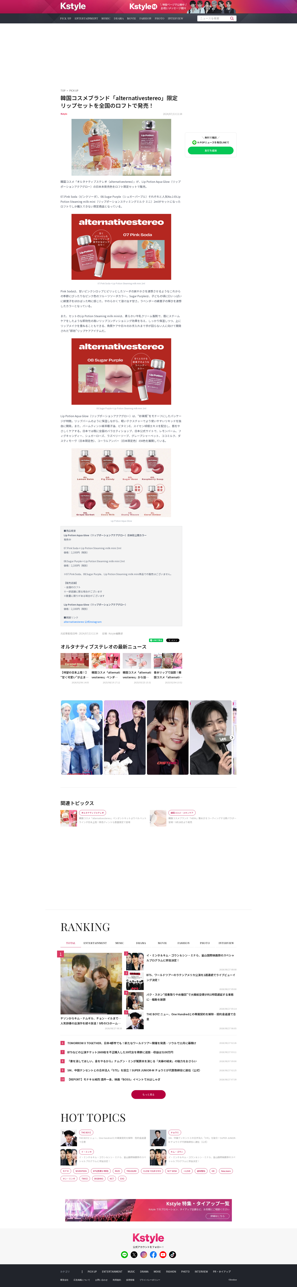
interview (175, 18)
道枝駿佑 (201, 1170)
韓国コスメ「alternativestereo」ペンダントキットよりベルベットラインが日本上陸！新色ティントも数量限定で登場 (106, 675)
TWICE (85, 1178)
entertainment (86, 18)
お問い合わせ (101, 1280)
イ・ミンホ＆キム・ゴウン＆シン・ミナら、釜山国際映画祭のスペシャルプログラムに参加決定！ (190, 957)
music (106, 18)
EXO (122, 1178)
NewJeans (226, 1170)
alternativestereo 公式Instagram (83, 621)
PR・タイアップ (222, 1271)
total (70, 943)
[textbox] (216, 18)
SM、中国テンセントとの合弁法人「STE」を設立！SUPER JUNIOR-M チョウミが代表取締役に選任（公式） (134, 1070)
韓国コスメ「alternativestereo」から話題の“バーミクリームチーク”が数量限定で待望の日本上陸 (137, 675)
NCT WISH (172, 1170)
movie (131, 18)
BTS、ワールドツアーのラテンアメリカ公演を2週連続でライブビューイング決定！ (190, 977)
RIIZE (117, 1170)
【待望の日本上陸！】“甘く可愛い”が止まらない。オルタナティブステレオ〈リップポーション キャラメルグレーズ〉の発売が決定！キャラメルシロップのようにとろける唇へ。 (74, 675)
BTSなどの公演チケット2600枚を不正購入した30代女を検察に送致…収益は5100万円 (120, 1052)
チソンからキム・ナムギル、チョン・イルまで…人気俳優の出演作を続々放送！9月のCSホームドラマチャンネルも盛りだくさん (90, 1021)
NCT (112, 1178)
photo (159, 18)
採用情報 (130, 1280)
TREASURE (131, 1170)
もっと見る (148, 1094)
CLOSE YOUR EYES (152, 1170)
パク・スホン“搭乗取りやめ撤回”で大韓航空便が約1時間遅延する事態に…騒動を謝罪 (190, 997)
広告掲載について (82, 1280)
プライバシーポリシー (150, 1280)
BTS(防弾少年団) (100, 1170)
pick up (65, 18)
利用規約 (117, 1280)
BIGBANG (98, 1178)
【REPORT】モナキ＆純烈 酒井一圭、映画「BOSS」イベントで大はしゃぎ (113, 1079)
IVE (213, 1170)
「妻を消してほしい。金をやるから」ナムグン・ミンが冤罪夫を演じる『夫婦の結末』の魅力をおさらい (132, 1061)
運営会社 (64, 1280)
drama (119, 18)
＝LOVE (186, 1170)
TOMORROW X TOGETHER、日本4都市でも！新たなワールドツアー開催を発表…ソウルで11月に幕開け (131, 1043)
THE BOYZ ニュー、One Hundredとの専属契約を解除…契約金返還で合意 (191, 1016)
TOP (62, 90)
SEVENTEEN (81, 1170)
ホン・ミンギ (69, 1178)
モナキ (66, 1170)
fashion (145, 18)
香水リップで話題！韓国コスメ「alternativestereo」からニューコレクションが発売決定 (167, 675)
